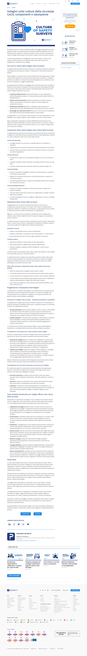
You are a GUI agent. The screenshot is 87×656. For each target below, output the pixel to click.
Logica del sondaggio (10, 601)
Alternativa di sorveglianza (44, 607)
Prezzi (58, 3)
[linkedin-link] (45, 590)
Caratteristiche (52, 3)
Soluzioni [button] (38, 3)
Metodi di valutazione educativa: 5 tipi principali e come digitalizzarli (69, 563)
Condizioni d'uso (52, 648)
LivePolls (19, 608)
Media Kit (74, 608)
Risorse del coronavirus (33, 608)
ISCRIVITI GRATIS (75, 3)
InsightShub (20, 610)
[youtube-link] (47, 590)
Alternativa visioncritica (44, 609)
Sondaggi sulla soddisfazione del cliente (61, 604)
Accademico (42, 601)
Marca (74, 607)
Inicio (8, 7)
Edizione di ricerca (21, 607)
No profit (41, 599)
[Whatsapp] (23, 524)
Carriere (74, 605)
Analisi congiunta (57, 599)
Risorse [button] (44, 3)
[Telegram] (28, 524)
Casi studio (31, 604)
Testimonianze (75, 602)
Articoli (30, 599)
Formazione (31, 605)
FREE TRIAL (37, 513)
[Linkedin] (9, 524)
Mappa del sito (33, 648)
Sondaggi (13, 7)
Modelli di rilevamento (32, 602)
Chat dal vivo (65, 590)
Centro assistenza (56, 590)
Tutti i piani (42, 598)
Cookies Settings (60, 648)
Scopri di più (70, 26)
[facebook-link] (40, 590)
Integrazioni (9, 604)
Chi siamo (74, 598)
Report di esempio (10, 599)
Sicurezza (8, 607)
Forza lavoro (20, 601)
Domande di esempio (10, 598)
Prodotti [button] (32, 3)
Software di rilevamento (22, 598)
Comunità (19, 602)
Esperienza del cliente (21, 599)
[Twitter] (19, 524)
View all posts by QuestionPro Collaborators (26, 540)
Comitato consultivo (76, 604)
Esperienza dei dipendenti (58, 610)
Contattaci (74, 610)
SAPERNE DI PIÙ (25, 513)
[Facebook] (14, 524)
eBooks (30, 601)
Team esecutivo (75, 599)
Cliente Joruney (56, 612)
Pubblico (19, 604)
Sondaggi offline (57, 602)
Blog (30, 598)
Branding (8, 602)
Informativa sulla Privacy (42, 648)
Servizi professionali (10, 605)
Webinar (30, 607)
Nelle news (75, 601)
